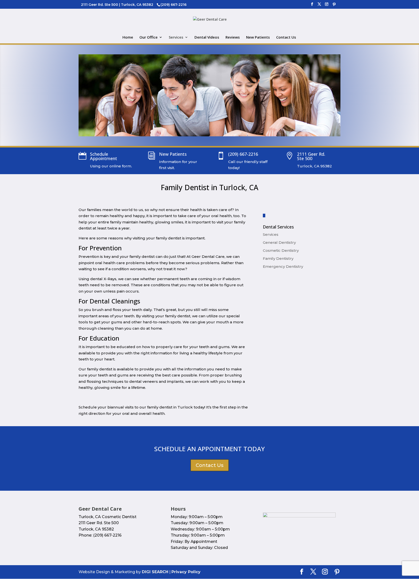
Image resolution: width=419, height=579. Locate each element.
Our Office (148, 37)
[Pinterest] (334, 6)
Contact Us (286, 37)
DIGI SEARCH (155, 572)
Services (176, 37)
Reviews (233, 37)
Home (127, 37)
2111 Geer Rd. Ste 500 (311, 156)
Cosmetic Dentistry (281, 250)
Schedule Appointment (103, 156)
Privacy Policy (186, 572)
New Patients (258, 37)
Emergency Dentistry (283, 266)
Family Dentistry (278, 258)
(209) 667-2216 (243, 154)
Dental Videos (206, 37)
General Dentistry (279, 242)
